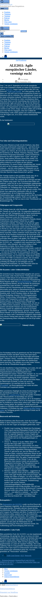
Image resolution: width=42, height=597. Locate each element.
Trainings (7, 14)
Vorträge (7, 16)
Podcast (7, 18)
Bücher (6, 20)
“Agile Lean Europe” (14, 91)
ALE (22, 555)
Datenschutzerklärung (11, 577)
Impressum (8, 575)
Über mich (8, 22)
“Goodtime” (5, 385)
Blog (6, 569)
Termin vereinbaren (11, 24)
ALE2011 (9, 89)
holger (26, 79)
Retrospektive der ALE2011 (12, 504)
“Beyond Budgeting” (25, 281)
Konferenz (22, 60)
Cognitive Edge (14, 395)
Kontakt (7, 573)
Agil (17, 60)
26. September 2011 (24, 82)
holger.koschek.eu (6, 4)
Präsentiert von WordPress (9, 592)
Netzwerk (28, 555)
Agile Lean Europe (13, 555)
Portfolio (7, 12)
